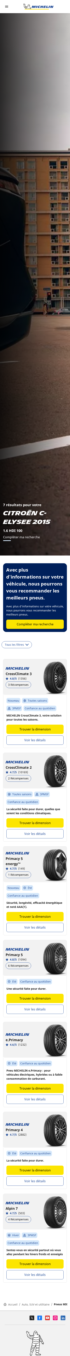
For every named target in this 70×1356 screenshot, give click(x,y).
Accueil (13, 1304)
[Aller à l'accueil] (38, 6)
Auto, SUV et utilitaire (36, 1304)
